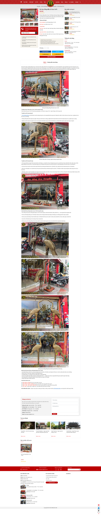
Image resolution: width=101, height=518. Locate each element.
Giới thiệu (25, 2)
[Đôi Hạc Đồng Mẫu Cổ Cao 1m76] (26, 448)
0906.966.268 (32, 498)
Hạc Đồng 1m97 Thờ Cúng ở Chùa (75, 22)
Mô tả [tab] (45, 62)
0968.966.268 (27, 412)
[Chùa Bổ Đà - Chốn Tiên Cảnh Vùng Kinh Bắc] (28, 425)
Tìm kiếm (71, 2)
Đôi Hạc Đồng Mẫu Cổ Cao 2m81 (74, 17)
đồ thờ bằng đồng (57, 388)
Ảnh (45, 2)
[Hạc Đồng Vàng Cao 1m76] (67, 27)
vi (80, 2)
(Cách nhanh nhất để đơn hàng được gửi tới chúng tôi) (51, 57)
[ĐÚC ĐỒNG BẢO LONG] (50, 3)
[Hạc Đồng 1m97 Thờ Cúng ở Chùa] (67, 23)
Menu (77, 2)
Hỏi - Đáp (47, 478)
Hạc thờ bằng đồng (25, 115)
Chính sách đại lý (49, 480)
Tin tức (36, 2)
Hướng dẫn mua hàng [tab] (52, 62)
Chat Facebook (45, 51)
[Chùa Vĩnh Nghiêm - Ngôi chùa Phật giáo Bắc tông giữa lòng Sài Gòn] (43, 425)
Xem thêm (23, 436)
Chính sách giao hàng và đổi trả (51, 477)
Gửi (36, 32)
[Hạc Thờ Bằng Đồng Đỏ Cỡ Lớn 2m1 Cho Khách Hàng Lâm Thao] (67, 13)
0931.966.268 (32, 491)
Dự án (41, 2)
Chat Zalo (58, 51)
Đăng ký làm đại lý (52, 482)
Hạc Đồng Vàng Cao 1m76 (73, 26)
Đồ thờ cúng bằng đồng (45, 6)
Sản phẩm (31, 2)
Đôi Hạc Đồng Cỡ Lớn (60, 6)
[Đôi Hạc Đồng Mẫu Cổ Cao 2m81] (67, 18)
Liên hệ (66, 2)
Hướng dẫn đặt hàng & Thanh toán (52, 475)
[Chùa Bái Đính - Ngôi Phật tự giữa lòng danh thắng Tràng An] (73, 425)
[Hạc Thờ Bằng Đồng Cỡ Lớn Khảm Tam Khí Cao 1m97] (67, 32)
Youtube (99, 506)
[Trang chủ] (21, 2)
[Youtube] (60, 469)
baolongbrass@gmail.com (29, 414)
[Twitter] (58, 469)
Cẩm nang (57, 2)
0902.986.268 (32, 503)
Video (62, 2)
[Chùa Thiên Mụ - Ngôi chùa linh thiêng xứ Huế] (58, 425)
